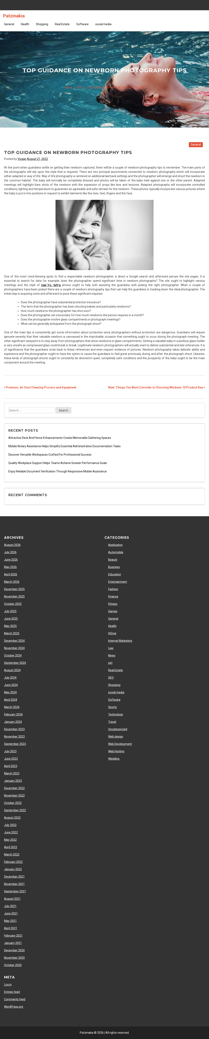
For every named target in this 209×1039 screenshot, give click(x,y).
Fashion (113, 589)
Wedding (113, 758)
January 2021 (13, 943)
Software (82, 24)
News (111, 655)
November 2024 (14, 648)
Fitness (112, 604)
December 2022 (14, 788)
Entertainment (117, 581)
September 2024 (15, 662)
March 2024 (11, 707)
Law (110, 648)
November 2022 (14, 795)
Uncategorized (117, 729)
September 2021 (15, 891)
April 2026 (10, 574)
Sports (112, 707)
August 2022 (12, 817)
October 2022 (13, 803)
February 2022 (13, 862)
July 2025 (10, 611)
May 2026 (10, 567)
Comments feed (14, 999)
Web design (115, 736)
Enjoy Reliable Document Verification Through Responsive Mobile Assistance (57, 471)
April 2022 (10, 847)
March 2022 (11, 854)
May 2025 (10, 626)
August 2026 (12, 545)
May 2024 (10, 692)
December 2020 (14, 950)
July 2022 (10, 825)
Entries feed (12, 992)
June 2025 (11, 618)
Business (114, 567)
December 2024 (14, 640)
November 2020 (14, 957)
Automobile (115, 552)
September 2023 (15, 744)
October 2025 (13, 604)
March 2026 (11, 581)
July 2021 (10, 906)
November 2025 (14, 596)
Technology (115, 714)
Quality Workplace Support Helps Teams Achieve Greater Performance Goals (57, 463)
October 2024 (13, 655)
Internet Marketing (120, 640)
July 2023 (10, 751)
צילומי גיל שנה (51, 285)
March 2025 (11, 633)
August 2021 (12, 898)
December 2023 (14, 729)
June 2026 (11, 559)
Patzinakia (14, 15)
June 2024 (11, 685)
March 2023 (11, 773)
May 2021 (10, 920)
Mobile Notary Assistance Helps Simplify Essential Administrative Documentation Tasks (64, 446)
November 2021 (14, 884)
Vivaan (22, 159)
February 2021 (13, 935)
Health (25, 24)
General (9, 24)
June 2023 (11, 758)
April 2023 (10, 766)
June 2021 (11, 913)
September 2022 (15, 810)
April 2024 (10, 699)
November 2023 (14, 736)
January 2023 (13, 780)
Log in (8, 984)
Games (112, 611)
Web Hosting (116, 751)
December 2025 (14, 589)
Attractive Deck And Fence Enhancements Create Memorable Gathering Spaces (59, 437)
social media (103, 24)
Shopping (42, 24)
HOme (112, 633)
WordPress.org (13, 1006)
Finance (113, 596)
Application (115, 545)
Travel (112, 721)
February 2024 (13, 714)
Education (114, 574)
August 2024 (12, 670)
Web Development (120, 744)
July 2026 (10, 552)
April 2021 (10, 928)
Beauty (112, 559)
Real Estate (62, 24)
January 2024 (13, 721)
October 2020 (13, 965)
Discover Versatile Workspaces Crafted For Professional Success (49, 454)
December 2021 (14, 876)
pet (110, 662)
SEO (111, 677)
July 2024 (10, 677)
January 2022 (13, 869)
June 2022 (11, 832)
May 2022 (10, 839)
